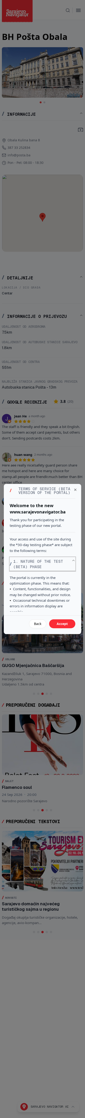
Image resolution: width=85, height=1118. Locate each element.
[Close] (75, 490)
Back (37, 623)
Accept (62, 623)
